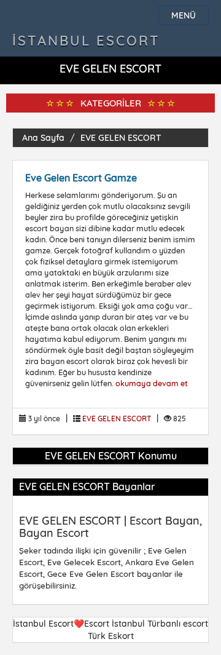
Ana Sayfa (43, 137)
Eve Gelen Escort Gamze (81, 178)
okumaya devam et (151, 383)
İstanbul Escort (86, 40)
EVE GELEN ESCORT (120, 137)
